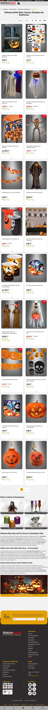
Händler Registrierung (33, 652)
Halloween (5, 9)
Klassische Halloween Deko (24, 9)
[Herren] (27, 20)
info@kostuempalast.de (33, 675)
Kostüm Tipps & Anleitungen (9, 670)
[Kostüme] (20, 20)
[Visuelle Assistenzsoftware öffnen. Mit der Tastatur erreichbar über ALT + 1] (18, 3)
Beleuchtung (15, 570)
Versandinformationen (33, 642)
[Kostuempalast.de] (8, 3)
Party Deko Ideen (6, 665)
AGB (10, 704)
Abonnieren (40, 619)
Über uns (30, 633)
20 (46, 20)
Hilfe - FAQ (30, 646)
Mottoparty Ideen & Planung (9, 663)
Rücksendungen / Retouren (34, 644)
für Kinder (16, 554)
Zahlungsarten (31, 640)
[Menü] (11, 690)
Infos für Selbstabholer (33, 635)
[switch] (9, 693)
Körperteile (34, 565)
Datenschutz (24, 704)
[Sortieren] (40, 20)
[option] (11, 38)
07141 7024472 (35, 672)
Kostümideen (5, 668)
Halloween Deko (12, 9)
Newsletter (30, 648)
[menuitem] (1, 0)
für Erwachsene (8, 554)
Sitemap (30, 650)
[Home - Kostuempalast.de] (14, 633)
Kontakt (5, 704)
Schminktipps (6, 672)
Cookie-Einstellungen (39, 704)
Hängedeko (28, 570)
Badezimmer (3, 570)
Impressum (30, 704)
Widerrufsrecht (16, 704)
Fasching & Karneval (7, 676)
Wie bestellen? (31, 637)
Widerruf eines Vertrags (33, 654)
